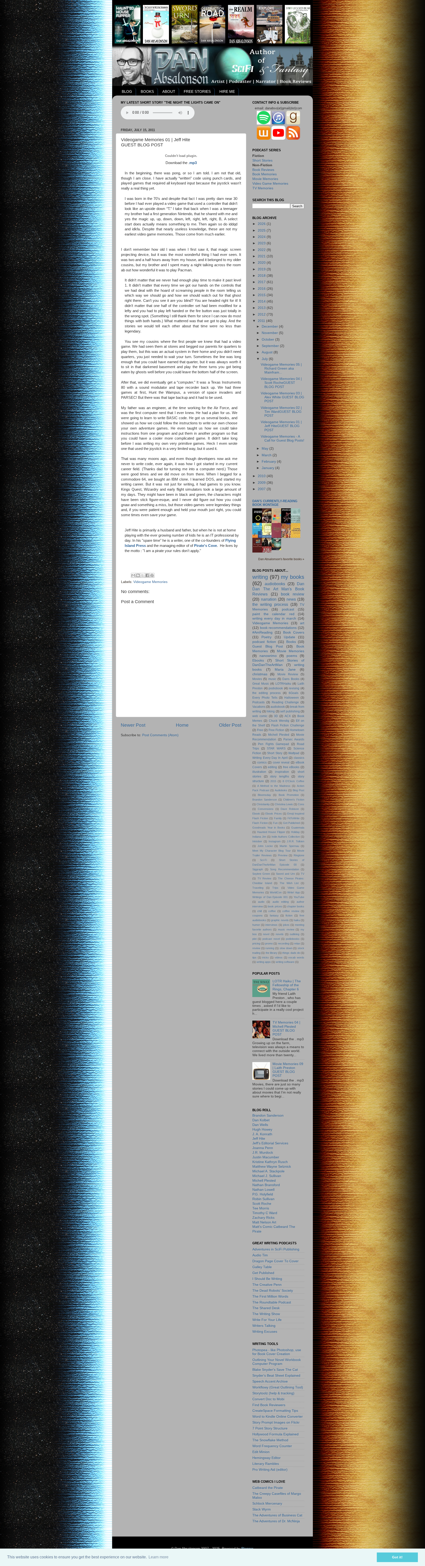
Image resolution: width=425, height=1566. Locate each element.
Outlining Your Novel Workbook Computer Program (276, 1362)
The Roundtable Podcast (271, 1302)
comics (262, 762)
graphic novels (279, 920)
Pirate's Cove (205, 546)
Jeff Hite (258, 1138)
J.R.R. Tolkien (295, 841)
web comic (259, 716)
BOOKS (147, 91)
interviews (271, 924)
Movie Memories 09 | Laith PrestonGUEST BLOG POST (288, 1070)
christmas (259, 674)
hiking (271, 711)
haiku (297, 920)
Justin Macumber (265, 1157)
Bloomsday (264, 794)
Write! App (293, 892)
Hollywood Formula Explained (275, 1434)
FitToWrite (294, 818)
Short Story (274, 753)
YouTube (299, 897)
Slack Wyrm (261, 1509)
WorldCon (276, 892)
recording (283, 943)
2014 (262, 301)
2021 (262, 256)
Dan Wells (260, 1125)
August (267, 352)
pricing (256, 943)
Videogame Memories (150, 582)
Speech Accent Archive (270, 1381)
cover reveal (281, 762)
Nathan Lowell (263, 1190)
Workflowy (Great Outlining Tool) (277, 1387)
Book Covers (293, 632)
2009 (262, 483)
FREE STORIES (197, 91)
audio (261, 901)
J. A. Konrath (262, 1134)
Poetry (266, 637)
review (256, 948)
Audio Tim (260, 1255)
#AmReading (262, 632)
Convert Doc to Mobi (268, 1399)
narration (268, 599)
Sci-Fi (263, 860)
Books (291, 642)
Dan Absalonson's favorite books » (281, 559)
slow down (286, 948)
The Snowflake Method (270, 1440)
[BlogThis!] (138, 575)
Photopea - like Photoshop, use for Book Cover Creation (276, 1352)
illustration (259, 772)
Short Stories (262, 160)
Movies (257, 679)
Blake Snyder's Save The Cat (275, 1370)
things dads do (291, 952)
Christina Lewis (284, 804)
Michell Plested (278, 734)
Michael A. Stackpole (268, 1171)
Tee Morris (260, 1208)
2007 (262, 489)
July (265, 359)
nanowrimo (268, 656)
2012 (262, 314)
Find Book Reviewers (268, 1405)
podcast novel (271, 938)
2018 (262, 275)
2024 (262, 237)
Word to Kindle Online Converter (277, 1416)
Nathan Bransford (266, 1185)
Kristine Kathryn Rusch (270, 1162)
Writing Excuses (264, 1331)
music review (286, 929)
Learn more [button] (158, 1557)
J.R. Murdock (262, 1152)
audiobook (278, 706)
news (291, 599)
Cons (301, 804)
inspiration (282, 772)
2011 (262, 321)
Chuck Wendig (279, 720)
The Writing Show (266, 1314)
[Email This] (133, 575)
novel (266, 934)
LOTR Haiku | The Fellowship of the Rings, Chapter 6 (287, 985)
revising (294, 688)
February (269, 461)
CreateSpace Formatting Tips (275, 1411)
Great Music (260, 683)
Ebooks (258, 660)
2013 (262, 308)
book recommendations (278, 628)
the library (271, 952)
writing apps (264, 961)
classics (299, 758)
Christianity (263, 804)
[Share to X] (142, 575)
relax (297, 943)
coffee (272, 911)
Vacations (258, 706)
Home (182, 725)
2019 (262, 269)
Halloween (291, 697)
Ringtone (299, 855)
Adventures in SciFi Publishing (275, 1249)
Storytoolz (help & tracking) (273, 1393)
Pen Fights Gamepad (273, 744)
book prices (275, 906)
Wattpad (293, 753)
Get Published (291, 822)
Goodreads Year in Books (268, 827)
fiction (289, 915)
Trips (275, 887)
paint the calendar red (273, 614)
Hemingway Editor (266, 1458)
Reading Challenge (285, 702)
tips (254, 957)
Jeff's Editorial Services (270, 1143)
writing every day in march (274, 618)
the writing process (270, 604)
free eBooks (291, 767)
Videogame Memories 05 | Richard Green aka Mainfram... (281, 368)
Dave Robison (290, 808)
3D (276, 716)
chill (259, 911)
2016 (262, 289)
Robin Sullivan (263, 1199)
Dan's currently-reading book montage (274, 503)
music (272, 679)
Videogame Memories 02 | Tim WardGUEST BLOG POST (281, 411)
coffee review (290, 911)
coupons (257, 915)
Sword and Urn (285, 873)
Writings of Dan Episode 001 (270, 897)
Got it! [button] (397, 1557)
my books (292, 577)
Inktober (257, 841)
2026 (262, 224)
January (268, 468)
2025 (262, 230)
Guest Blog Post (267, 646)
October (268, 339)
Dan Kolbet (261, 1120)
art (302, 623)
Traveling (257, 887)
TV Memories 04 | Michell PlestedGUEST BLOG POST (286, 1028)
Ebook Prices (273, 813)
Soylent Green (261, 873)
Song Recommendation (284, 869)
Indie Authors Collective (286, 836)
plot (254, 938)
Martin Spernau (289, 846)
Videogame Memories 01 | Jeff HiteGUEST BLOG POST (281, 426)
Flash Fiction (260, 822)
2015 (262, 295)
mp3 (193, 163)
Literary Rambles (265, 1464)
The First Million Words (270, 1296)
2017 (262, 282)
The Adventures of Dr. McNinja (276, 1521)
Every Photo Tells (264, 697)
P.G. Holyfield (262, 1194)
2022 (262, 250)
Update (289, 637)
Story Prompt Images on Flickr (276, 1422)
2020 (262, 262)
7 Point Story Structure (270, 1428)
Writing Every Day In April (270, 758)
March (267, 455)
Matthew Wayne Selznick (271, 1166)
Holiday (295, 832)
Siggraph (257, 869)
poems (292, 656)
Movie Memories (265, 179)
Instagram (275, 841)
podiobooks (293, 938)
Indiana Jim (259, 836)
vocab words (296, 957)
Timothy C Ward (264, 1213)
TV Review (265, 878)
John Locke (265, 846)
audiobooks (275, 584)
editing (272, 767)
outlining (294, 934)
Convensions (265, 808)
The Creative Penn (267, 1285)
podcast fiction (264, 642)
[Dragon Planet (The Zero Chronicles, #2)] (278, 549)
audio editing (281, 901)
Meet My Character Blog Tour (271, 850)
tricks (265, 957)
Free (260, 730)
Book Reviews (263, 170)
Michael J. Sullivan (266, 1176)
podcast (288, 609)
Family (278, 818)
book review (292, 594)
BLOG (127, 91)
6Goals (293, 693)
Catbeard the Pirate (267, 1488)
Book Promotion (289, 794)
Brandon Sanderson (264, 799)
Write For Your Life (267, 1320)
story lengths (279, 776)
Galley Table (262, 1267)
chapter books (295, 906)
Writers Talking (263, 1326)
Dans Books (290, 679)
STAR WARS (276, 748)
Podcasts (258, 702)
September (271, 346)
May (265, 448)
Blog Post (298, 790)
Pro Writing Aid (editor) (270, 1469)
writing (260, 577)
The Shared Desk (266, 1308)
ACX (288, 716)
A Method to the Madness (273, 785)
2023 (262, 243)
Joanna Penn (262, 1148)
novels (280, 934)
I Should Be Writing (267, 1279)
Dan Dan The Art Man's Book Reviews (278, 589)
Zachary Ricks (263, 1218)
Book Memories (264, 174)
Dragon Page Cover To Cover (275, 1261)
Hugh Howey (262, 1129)
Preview (283, 855)
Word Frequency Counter (272, 1446)
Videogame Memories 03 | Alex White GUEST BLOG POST (282, 397)
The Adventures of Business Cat (277, 1515)
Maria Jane (285, 669)
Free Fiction (277, 730)
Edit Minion (261, 1452)
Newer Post (133, 725)
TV (302, 873)
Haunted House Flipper (271, 832)
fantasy (274, 915)
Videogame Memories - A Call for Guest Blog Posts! (282, 438)
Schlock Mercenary (267, 1503)
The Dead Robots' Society (272, 1290)
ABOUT (168, 91)
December (270, 326)
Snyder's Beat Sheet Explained (276, 1375)
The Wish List (289, 883)
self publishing (290, 711)
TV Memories (262, 188)
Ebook (256, 813)
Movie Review (287, 674)
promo (269, 943)
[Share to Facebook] (147, 575)
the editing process (266, 693)
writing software (285, 961)
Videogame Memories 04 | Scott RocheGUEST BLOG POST (281, 382)
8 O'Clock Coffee (293, 781)
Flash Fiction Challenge (287, 725)
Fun (275, 822)
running (269, 948)
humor (256, 924)
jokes (286, 924)
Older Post (230, 725)
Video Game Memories (270, 183)
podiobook (276, 688)
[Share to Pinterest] (152, 575)
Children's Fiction (293, 799)
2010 (262, 476)
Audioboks (281, 790)
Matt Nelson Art (264, 1222)
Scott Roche (261, 1204)
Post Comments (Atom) (160, 735)
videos (279, 957)
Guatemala (297, 827)
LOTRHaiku (283, 683)
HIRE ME (227, 91)
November (270, 333)
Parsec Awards (293, 739)
